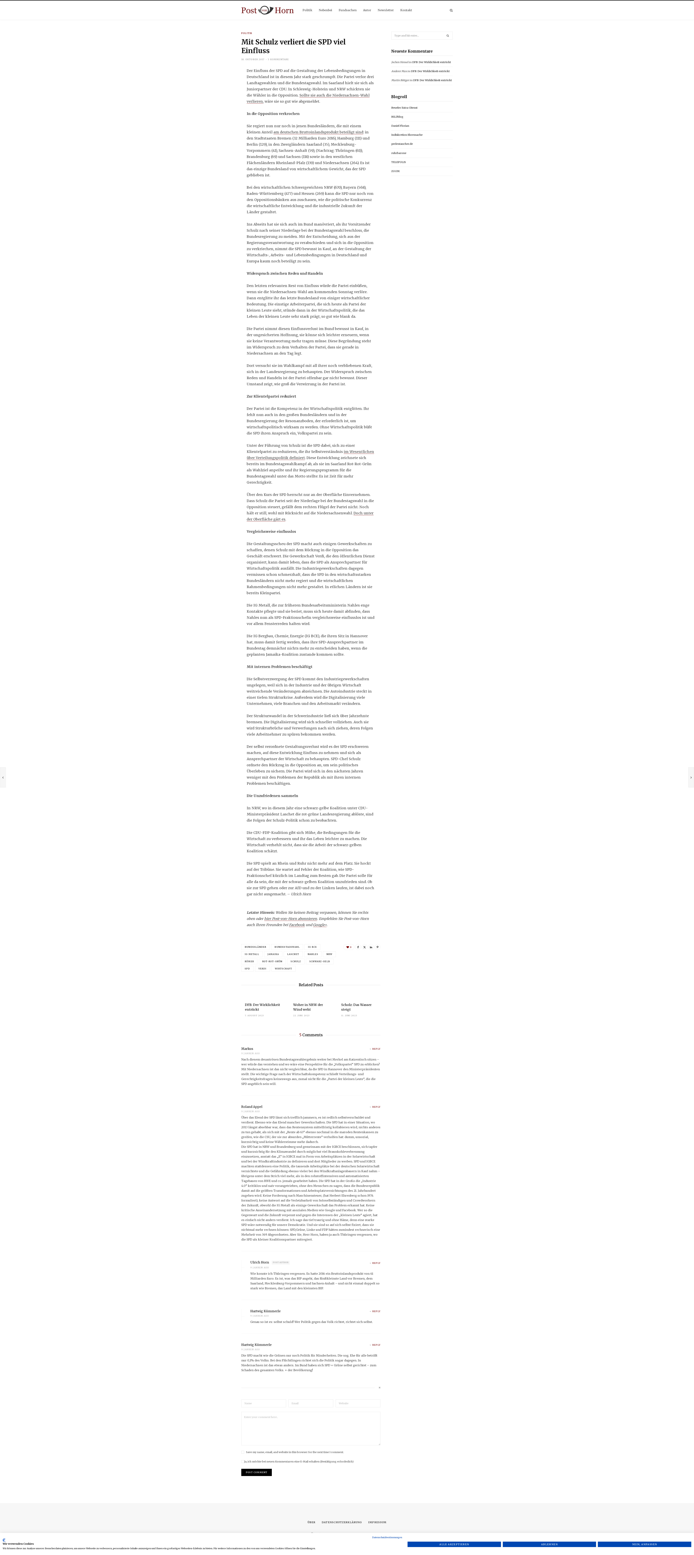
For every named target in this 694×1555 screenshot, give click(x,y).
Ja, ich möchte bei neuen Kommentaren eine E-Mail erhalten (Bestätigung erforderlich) (299, 1461)
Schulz (296, 961)
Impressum (377, 1522)
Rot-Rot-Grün (272, 961)
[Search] (451, 10)
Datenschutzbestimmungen (387, 1537)
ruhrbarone (398, 153)
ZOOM (395, 171)
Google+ (320, 925)
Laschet (293, 954)
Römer (249, 961)
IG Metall (252, 954)
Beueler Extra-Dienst (404, 107)
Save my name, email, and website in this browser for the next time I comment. (295, 1452)
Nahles (313, 954)
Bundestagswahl (287, 947)
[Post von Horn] (267, 10)
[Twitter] (223, 90)
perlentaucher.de (402, 143)
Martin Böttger (400, 80)
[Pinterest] (377, 947)
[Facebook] (223, 81)
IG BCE (312, 947)
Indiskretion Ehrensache (407, 134)
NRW (329, 954)
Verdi (262, 968)
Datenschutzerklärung (342, 1522)
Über (311, 1522)
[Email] (223, 109)
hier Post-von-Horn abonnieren (290, 918)
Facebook (297, 925)
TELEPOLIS (398, 162)
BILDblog (397, 116)
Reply (376, 1049)
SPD (247, 968)
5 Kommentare (278, 59)
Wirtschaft (283, 968)
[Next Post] (691, 777)
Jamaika (273, 954)
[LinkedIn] (223, 100)
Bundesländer (255, 947)
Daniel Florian (400, 125)
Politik (246, 33)
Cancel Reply (377, 1387)
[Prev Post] (3, 777)
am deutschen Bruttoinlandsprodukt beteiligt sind (318, 132)
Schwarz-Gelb (319, 961)
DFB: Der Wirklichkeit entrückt (431, 62)
